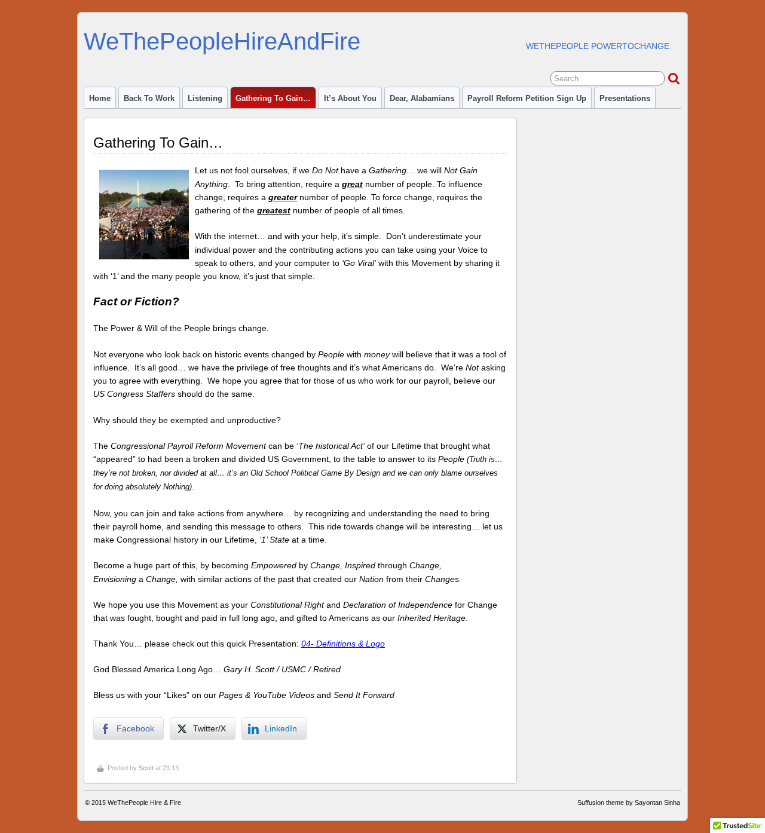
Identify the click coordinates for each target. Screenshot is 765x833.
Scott (146, 767)
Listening (205, 98)
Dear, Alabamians (422, 98)
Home (100, 98)
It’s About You (350, 98)
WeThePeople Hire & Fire (144, 802)
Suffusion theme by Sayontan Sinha (628, 802)
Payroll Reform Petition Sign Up (526, 98)
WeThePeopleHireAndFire (222, 41)
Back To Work (149, 98)
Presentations (624, 98)
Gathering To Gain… (273, 98)
